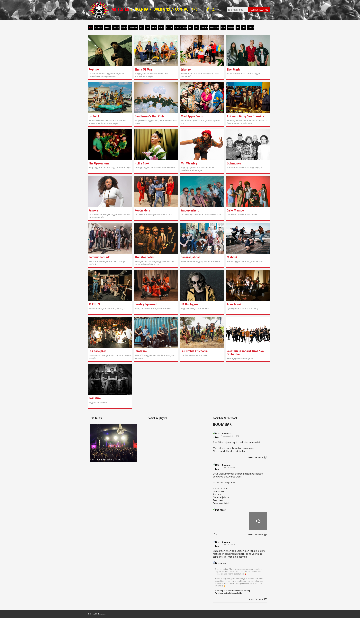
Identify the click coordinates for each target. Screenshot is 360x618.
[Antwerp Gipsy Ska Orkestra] (248, 97)
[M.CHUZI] (110, 285)
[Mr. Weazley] (202, 144)
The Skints (234, 69)
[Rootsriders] (156, 191)
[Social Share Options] (265, 457)
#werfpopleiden (235, 590)
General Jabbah (191, 257)
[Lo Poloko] (110, 97)
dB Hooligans (189, 304)
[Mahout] (248, 238)
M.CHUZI (94, 304)
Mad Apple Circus (192, 116)
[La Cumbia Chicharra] (202, 332)
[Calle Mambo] (248, 191)
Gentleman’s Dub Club (149, 116)
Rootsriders (142, 210)
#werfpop (246, 590)
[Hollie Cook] (156, 144)
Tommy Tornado (99, 257)
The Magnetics (145, 257)
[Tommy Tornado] (110, 238)
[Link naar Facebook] (208, 9)
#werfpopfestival (222, 593)
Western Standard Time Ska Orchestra (245, 352)
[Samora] (110, 191)
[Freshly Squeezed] (156, 285)
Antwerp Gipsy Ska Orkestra (245, 116)
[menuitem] (121, 10)
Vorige (96, 443)
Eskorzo (186, 69)
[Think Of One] (156, 50)
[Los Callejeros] (110, 332)
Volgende (130, 443)
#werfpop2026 (221, 590)
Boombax (222, 424)
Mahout (232, 257)
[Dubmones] (248, 144)
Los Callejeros (97, 351)
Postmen (94, 69)
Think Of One (143, 69)
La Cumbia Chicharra (194, 351)
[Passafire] (110, 379)
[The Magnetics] (156, 238)
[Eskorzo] (202, 50)
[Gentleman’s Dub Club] (156, 97)
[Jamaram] (156, 332)
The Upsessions (98, 163)
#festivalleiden (236, 593)
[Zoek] (196, 10)
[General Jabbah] (202, 238)
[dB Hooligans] (202, 285)
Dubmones (234, 163)
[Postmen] (110, 50)
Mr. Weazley (189, 163)
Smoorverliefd (190, 210)
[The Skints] (248, 50)
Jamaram (141, 351)
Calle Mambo (235, 210)
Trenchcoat (234, 304)
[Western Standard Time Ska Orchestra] (248, 332)
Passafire (94, 398)
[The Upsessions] (110, 144)
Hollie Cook (142, 163)
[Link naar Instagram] (213, 9)
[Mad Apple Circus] (202, 97)
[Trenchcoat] (248, 285)
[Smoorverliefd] (202, 191)
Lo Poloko (94, 116)
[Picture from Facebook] (222, 521)
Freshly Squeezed (146, 304)
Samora (93, 210)
